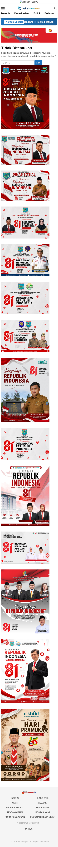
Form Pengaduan (15, 817)
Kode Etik (42, 798)
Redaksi (42, 803)
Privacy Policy (15, 807)
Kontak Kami (42, 812)
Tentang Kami (15, 812)
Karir (15, 803)
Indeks (15, 798)
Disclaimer (42, 807)
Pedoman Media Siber (42, 817)
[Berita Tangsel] (29, 8)
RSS (30, 829)
